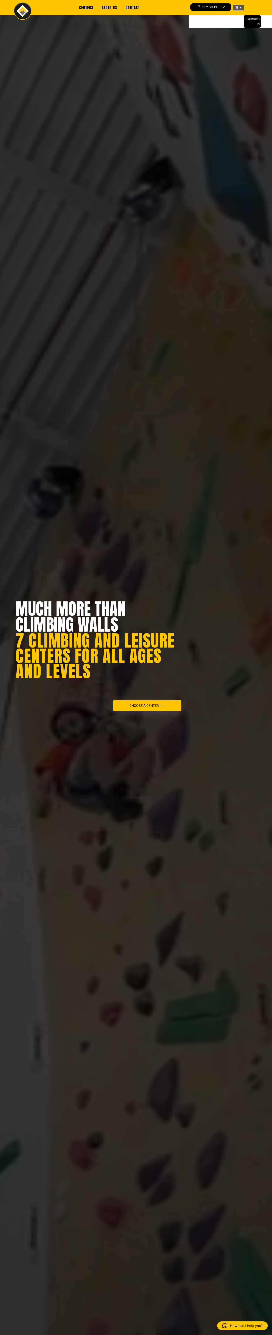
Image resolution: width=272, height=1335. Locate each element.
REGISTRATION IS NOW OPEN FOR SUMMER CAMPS (136, 22)
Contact (133, 7)
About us (109, 7)
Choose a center (144, 706)
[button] (238, 7)
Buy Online (210, 7)
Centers (86, 7)
